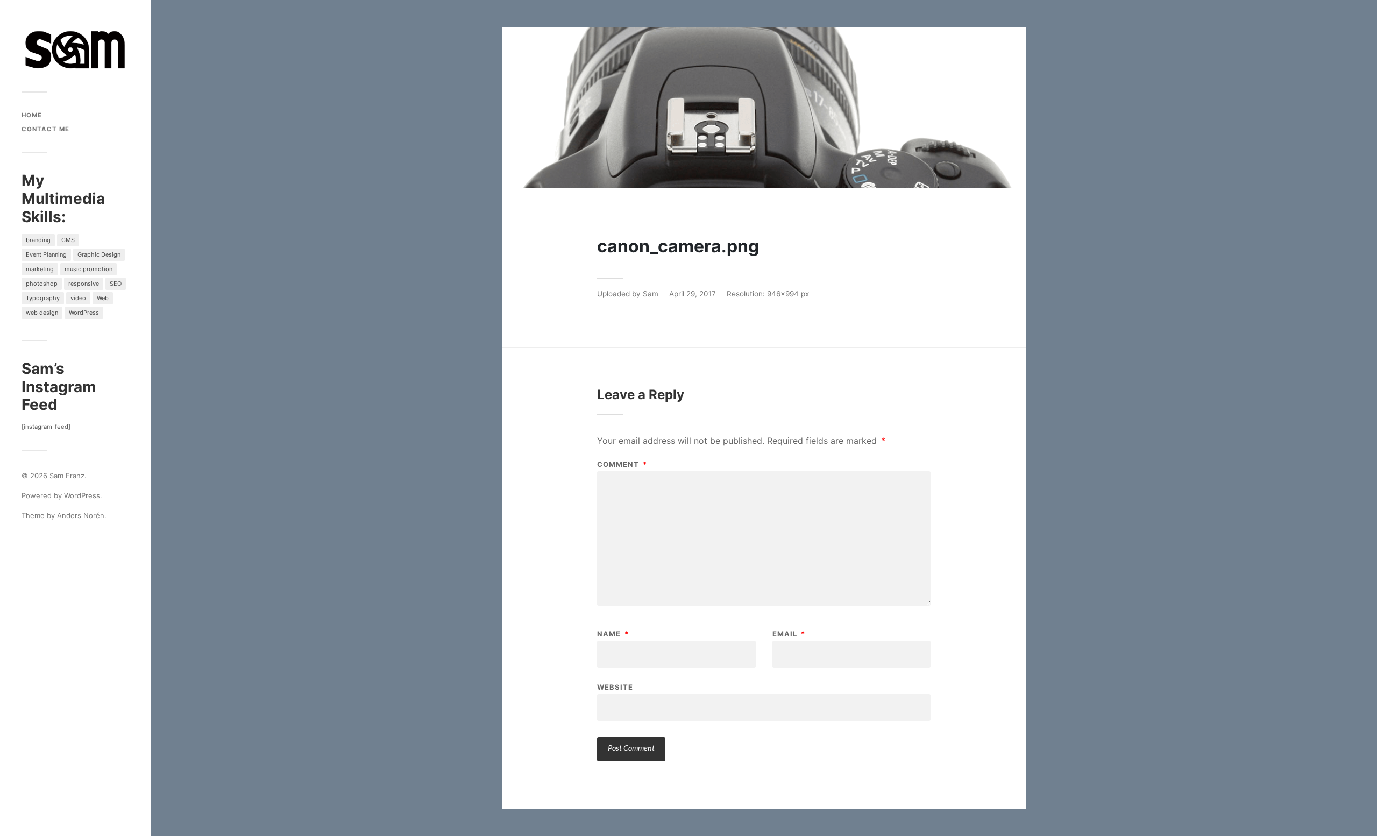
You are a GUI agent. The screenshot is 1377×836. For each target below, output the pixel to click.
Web (103, 298)
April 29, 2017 (692, 293)
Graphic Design (98, 254)
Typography (43, 298)
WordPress (84, 312)
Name (613, 633)
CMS (68, 240)
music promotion (88, 269)
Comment (622, 464)
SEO (116, 283)
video (78, 298)
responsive (83, 283)
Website (615, 687)
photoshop (42, 283)
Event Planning (46, 254)
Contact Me (45, 129)
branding (38, 240)
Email (788, 633)
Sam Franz (66, 475)
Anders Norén (80, 515)
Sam (650, 293)
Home (32, 115)
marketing (40, 269)
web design (42, 312)
